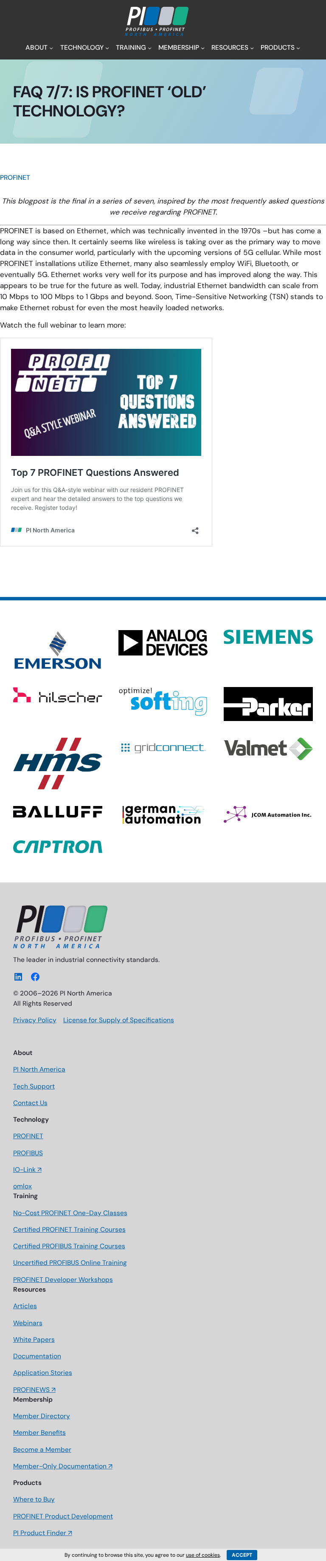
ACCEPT (242, 1555)
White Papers (34, 1339)
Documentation (37, 1356)
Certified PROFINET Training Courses (69, 1229)
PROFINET (15, 177)
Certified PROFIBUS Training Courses (69, 1246)
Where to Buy (34, 1499)
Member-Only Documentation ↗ (62, 1466)
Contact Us (30, 1103)
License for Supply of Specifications (118, 1020)
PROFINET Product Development (63, 1516)
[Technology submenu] (107, 48)
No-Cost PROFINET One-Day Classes (70, 1213)
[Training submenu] (150, 48)
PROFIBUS (28, 1153)
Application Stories (42, 1373)
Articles (25, 1306)
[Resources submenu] (252, 48)
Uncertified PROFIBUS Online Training (70, 1262)
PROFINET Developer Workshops (63, 1279)
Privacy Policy (34, 1020)
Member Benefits (39, 1432)
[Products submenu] (298, 48)
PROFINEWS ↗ (34, 1390)
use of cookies (203, 1555)
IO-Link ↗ (27, 1169)
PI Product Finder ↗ (42, 1533)
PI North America (39, 1069)
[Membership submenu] (203, 48)
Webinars (27, 1323)
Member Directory (41, 1416)
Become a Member (42, 1449)
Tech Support (34, 1086)
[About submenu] (51, 48)
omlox (22, 1186)
